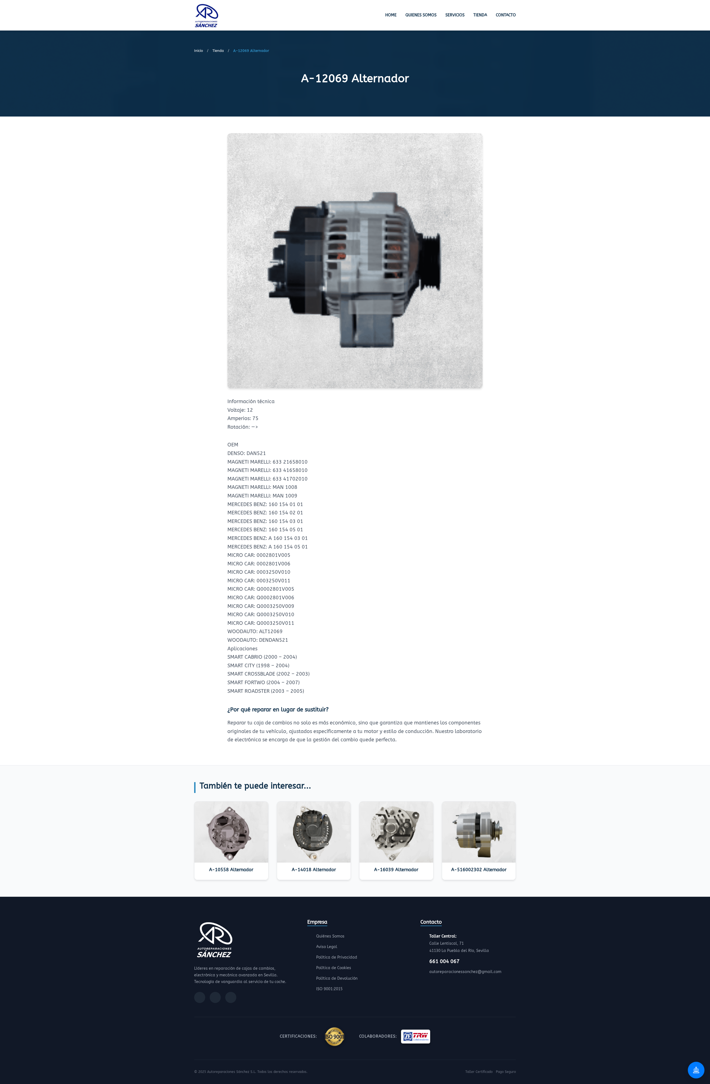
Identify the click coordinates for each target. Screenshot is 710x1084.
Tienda (480, 15)
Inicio (198, 51)
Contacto (506, 15)
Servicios (455, 15)
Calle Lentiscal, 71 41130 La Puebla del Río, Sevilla (459, 943)
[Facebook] (199, 997)
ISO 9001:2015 (329, 989)
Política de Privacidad (336, 957)
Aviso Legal (326, 946)
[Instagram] (215, 997)
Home (391, 15)
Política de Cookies (333, 968)
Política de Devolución (336, 978)
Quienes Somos (421, 15)
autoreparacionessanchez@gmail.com (465, 971)
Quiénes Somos (330, 936)
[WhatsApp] (230, 997)
